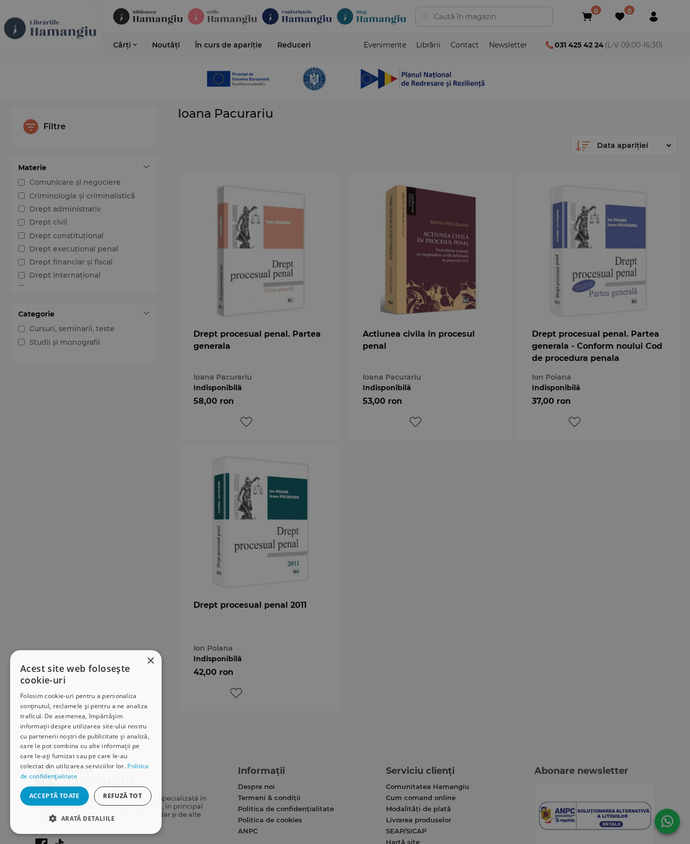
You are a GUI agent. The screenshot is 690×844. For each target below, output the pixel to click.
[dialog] (86, 742)
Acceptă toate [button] (54, 796)
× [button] (150, 661)
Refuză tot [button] (122, 796)
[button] (86, 818)
